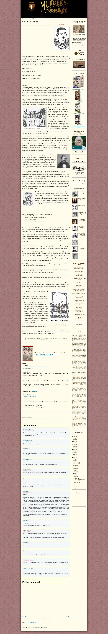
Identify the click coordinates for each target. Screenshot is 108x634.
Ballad (76, 344)
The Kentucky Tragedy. (82, 192)
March (75, 476)
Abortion (82, 339)
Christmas (74, 354)
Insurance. (78, 377)
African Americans (79, 340)
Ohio (76, 399)
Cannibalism (74, 351)
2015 (74, 452)
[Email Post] (33, 417)
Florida (85, 367)
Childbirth (84, 351)
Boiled (73, 349)
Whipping (84, 425)
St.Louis (84, 414)
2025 (74, 436)
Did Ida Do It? (82, 240)
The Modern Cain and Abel (79, 268)
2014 (74, 454)
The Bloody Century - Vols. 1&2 (79, 89)
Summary (81, 417)
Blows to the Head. (83, 348)
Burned (81, 350)
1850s (81, 335)
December (76, 462)
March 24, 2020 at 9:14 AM (27, 543)
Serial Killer (80, 411)
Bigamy (79, 345)
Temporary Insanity (78, 418)
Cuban (85, 357)
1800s (80, 334)
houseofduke (26, 491)
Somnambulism (74, 413)
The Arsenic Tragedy (79, 296)
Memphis (78, 388)
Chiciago (81, 351)
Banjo (82, 344)
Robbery (74, 408)
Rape (78, 406)
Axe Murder (31, 418)
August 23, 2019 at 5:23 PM (28, 531)
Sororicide (79, 413)
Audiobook (81, 343)
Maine (73, 385)
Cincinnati (78, 354)
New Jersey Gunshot (76, 395)
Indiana (74, 376)
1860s (84, 335)
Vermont (84, 423)
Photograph (80, 401)
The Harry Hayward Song (79, 300)
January (75, 486)
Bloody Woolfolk (30, 21)
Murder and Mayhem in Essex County (79, 126)
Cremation (82, 357)
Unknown (25, 448)
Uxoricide (80, 423)
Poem (82, 402)
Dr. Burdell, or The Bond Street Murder (79, 277)
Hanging (79, 373)
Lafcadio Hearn (76, 382)
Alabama (84, 340)
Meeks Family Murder (79, 291)
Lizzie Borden (80, 383)
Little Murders (75, 383)
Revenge (74, 407)
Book (75, 349)
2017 (74, 449)
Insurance (74, 377)
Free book (84, 368)
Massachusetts (82, 387)
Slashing (74, 412)
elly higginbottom (26, 429)
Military (85, 388)
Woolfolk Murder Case (28, 368)
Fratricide (77, 368)
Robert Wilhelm (26, 459)
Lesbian (84, 382)
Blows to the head (76, 348)
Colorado (74, 355)
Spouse (78, 414)
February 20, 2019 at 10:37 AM (28, 480)
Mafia (85, 384)
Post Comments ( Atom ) (32, 622)
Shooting (84, 411)
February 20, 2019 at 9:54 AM (28, 470)
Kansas (84, 379)
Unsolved (84, 422)
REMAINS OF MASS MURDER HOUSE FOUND (35, 367)
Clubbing (84, 354)
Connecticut (84, 356)
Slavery (77, 412)
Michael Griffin (26, 469)
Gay (85, 369)
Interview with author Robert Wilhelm (79, 133)
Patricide (82, 399)
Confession (74, 356)
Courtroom (78, 357)
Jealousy (75, 379)
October (75, 465)
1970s (77, 339)
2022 (74, 441)
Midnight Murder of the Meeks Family (79, 293)
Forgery (73, 368)
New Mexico (82, 395)
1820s (85, 334)
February (76, 478)
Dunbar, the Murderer (79, 275)
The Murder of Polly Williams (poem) (79, 272)
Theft (85, 419)
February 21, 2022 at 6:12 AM (28, 560)
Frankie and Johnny (79, 310)
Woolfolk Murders (46, 418)
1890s (80, 338)
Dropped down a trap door (77, 362)
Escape (79, 363)
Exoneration (83, 363)
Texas (73, 419)
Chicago (78, 351)
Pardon (79, 399)
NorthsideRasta (26, 440)
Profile (73, 327)
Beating (84, 344)
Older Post (68, 616)
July (75, 470)
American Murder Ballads (79, 264)
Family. (85, 366)
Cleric (81, 354)
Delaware (84, 360)
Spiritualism (74, 414)
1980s (79, 339)
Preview (73, 405)
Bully (76, 350)
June (75, 471)
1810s (82, 334)
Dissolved (80, 361)
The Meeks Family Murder (82, 254)
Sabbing (77, 408)
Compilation (83, 355)
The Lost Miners (79, 274)
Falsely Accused (77, 366)
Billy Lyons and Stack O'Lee (79, 320)
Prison (76, 405)
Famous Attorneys (75, 367)
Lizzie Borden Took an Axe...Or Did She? (82, 213)
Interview (82, 377)
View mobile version (46, 618)
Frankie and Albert (79, 308)
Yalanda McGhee (27, 568)
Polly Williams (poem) (79, 271)
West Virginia (80, 425)
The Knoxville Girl (79, 301)
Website (75, 425)
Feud (79, 367)
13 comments (61, 24)
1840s (76, 335)
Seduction (74, 411)
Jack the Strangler (82, 378)
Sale (80, 408)
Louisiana (78, 384)
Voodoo (76, 424)
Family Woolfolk (27, 394)
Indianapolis (78, 376)
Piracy (77, 402)
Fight (81, 367)
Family (36, 418)
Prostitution (79, 405)
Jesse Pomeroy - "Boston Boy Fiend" (81, 248)
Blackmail (82, 345)
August (75, 468)
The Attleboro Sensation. (81, 227)
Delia (79, 304)
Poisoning (74, 403)
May (75, 473)
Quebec (75, 406)
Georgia (40, 418)
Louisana (74, 384)
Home (46, 616)
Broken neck (84, 349)
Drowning (84, 362)
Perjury (85, 400)
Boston (78, 349)
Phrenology (84, 401)
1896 (85, 338)
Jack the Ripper (75, 378)
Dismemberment (75, 361)
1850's (79, 335)
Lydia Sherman (79, 285)
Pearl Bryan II (79, 282)
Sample (82, 408)
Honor (85, 373)
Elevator (76, 363)
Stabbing (74, 416)
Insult (85, 376)
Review (77, 407)
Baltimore (79, 344)
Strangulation (83, 416)
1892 (83, 338)
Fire (83, 367)
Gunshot (78, 372)
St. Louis (81, 414)
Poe (80, 402)
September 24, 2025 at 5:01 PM (28, 569)
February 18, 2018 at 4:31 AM (28, 441)
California (84, 350)
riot (85, 407)
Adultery (74, 340)
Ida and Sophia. (81, 205)
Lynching (82, 384)
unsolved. (74, 423)
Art (73, 343)
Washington (80, 424)
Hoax (82, 373)
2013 (74, 455)
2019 (74, 446)
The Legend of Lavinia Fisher (82, 220)
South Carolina (83, 413)
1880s (26, 418)
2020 (74, 444)
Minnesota (74, 389)
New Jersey (83, 394)
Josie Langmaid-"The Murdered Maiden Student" (82, 234)
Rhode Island (82, 407)
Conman (79, 356)
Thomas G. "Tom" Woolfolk (29, 396)
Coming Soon (78, 355)
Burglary (78, 350)
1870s (80, 336)
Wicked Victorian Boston (79, 113)
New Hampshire (78, 394)
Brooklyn (73, 350)
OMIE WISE (79, 317)
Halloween (74, 373)
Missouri (84, 389)
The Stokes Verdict (79, 298)
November (76, 463)
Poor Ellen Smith (79, 297)
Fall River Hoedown (79, 315)
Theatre (83, 419)
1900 (75, 339)
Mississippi (81, 389)
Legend (82, 382)
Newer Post (24, 616)
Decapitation (74, 360)
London (84, 383)
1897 (73, 339)
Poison (85, 402)
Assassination (76, 343)
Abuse (85, 339)
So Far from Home (79, 101)
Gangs (82, 369)
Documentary (84, 361)
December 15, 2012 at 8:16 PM (28, 430)
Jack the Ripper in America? (82, 199)
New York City (83, 396)
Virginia (73, 424)
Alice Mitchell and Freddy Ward (78, 314)
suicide (77, 417)
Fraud (80, 368)
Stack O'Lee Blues (79, 318)
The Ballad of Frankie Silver (79, 303)
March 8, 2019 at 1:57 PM (27, 521)
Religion (81, 406)
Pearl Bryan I (79, 281)
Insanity (82, 376)
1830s (73, 335)
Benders (73, 345)
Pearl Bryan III (79, 283)
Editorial (73, 363)
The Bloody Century (78, 419)
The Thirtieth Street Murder (79, 267)
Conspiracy (74, 357)
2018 (74, 447)
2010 (74, 460)
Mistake (73, 390)
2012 (74, 457)
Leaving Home (79, 307)
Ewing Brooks (79, 294)
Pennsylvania (80, 400)
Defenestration (80, 360)
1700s (75, 334)
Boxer (81, 349)
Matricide (74, 388)
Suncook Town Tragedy (79, 311)
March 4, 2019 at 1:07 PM (27, 492)
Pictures (74, 402)
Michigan (82, 388)
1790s (78, 334)
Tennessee (84, 418)
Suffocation (74, 417)
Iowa (85, 377)
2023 (74, 439)
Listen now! (79, 152)
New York (77, 396)
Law (80, 382)
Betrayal (76, 345)
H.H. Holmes (83, 372)
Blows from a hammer (81, 346)
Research (84, 406)
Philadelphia (75, 401)
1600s (73, 334)
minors (77, 389)
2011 (74, 459)
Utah (77, 423)
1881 (77, 338)
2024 (74, 438)
